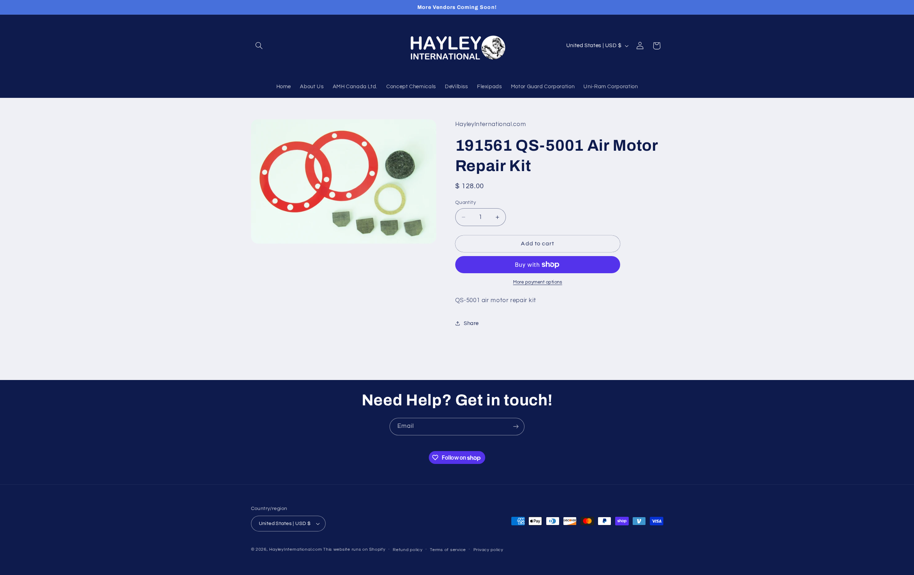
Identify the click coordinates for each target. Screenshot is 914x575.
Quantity (465, 202)
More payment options (537, 282)
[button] (259, 46)
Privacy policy (488, 550)
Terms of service (448, 550)
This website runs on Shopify (354, 549)
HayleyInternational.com (295, 549)
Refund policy (408, 550)
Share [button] (471, 323)
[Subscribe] (516, 426)
